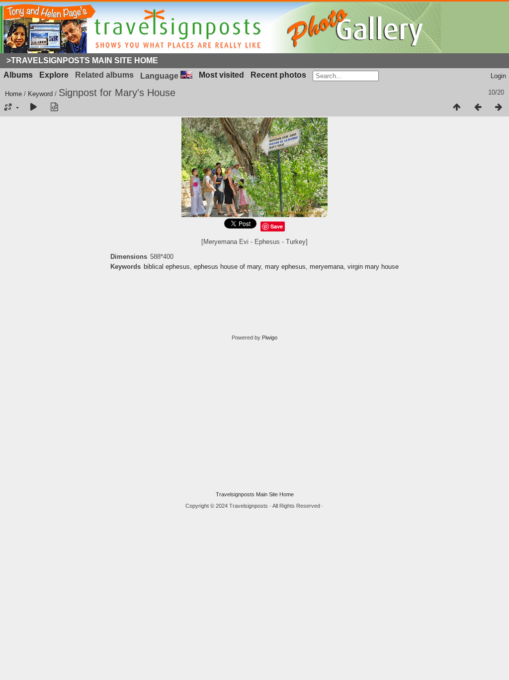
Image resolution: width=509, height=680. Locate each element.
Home (13, 94)
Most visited (221, 75)
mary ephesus (285, 266)
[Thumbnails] (456, 108)
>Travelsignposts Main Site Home (82, 60)
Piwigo (269, 337)
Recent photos (278, 75)
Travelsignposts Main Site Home (255, 494)
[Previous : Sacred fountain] (477, 108)
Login (498, 76)
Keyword (40, 94)
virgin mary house (373, 266)
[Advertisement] (254, 416)
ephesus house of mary (227, 266)
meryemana (326, 266)
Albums (18, 75)
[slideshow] (33, 108)
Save (276, 226)
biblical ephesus (167, 266)
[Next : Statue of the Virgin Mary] (498, 108)
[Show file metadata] (54, 108)
